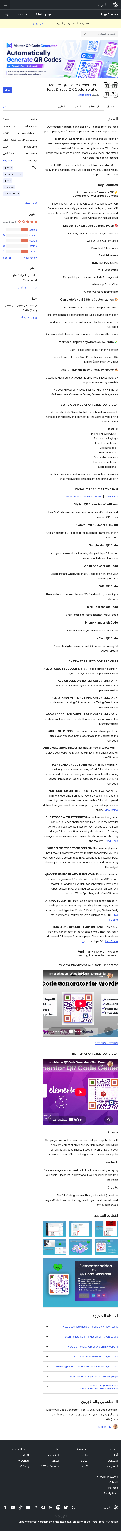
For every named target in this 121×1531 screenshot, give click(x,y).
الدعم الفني (53, 1454)
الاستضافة (112, 1460)
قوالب (85, 1454)
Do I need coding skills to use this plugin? (94, 1376)
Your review (30, 257)
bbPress (113, 1487)
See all (7, 257)
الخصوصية (112, 1466)
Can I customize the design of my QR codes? (91, 1336)
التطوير (61, 106)
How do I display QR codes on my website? (92, 1346)
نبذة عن (114, 1449)
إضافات (84, 1460)
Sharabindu (84, 94)
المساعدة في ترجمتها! (42, 23)
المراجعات (94, 106)
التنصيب (77, 106)
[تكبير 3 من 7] (62, 1225)
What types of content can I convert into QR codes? (87, 1366)
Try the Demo (73, 496)
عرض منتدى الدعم (27, 287)
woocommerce (11, 193)
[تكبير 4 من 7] (113, 1243)
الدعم (6, 106)
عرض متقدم (30, 202)
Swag (24, 1466)
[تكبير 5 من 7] (87, 1243)
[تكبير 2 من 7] (87, 1225)
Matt (113, 1482)
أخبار (115, 1454)
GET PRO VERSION (106, 1043)
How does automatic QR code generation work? (89, 1326)
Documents (111, 496)
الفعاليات (24, 1454)
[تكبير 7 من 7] (113, 1261)
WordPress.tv (49, 1466)
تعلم (57, 1449)
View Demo (111, 809)
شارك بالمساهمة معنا (18, 1449)
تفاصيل (111, 106)
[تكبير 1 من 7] (113, 1225)
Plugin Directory (109, 14)
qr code (8, 168)
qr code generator (13, 174)
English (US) (9, 160)
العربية (107, 1507)
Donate (23, 1460)
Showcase (82, 1449)
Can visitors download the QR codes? (96, 1356)
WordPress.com (107, 1476)
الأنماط (84, 1466)
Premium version (92, 496)
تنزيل (7, 90)
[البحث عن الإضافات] (84, 34)
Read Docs (111, 840)
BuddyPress (111, 1493)
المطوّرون (53, 1460)
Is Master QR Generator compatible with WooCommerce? (99, 1387)
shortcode (9, 187)
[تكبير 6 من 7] (62, 1243)
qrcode (7, 180)
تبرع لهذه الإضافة (28, 317)
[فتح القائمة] (5, 4)
